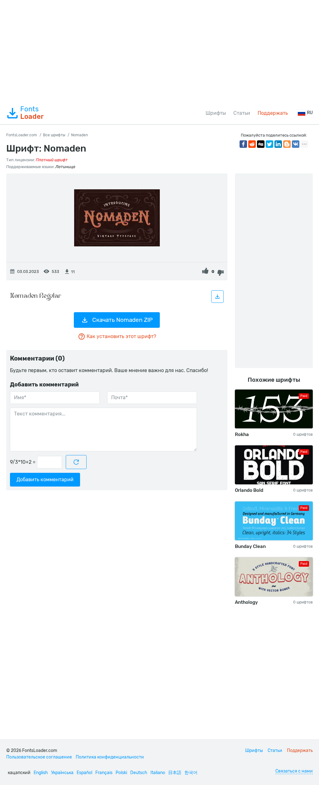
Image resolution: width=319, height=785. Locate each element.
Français (103, 772)
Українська (62, 772)
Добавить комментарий (45, 479)
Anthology (246, 602)
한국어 (191, 772)
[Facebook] (243, 144)
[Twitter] (269, 144)
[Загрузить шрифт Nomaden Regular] (217, 296)
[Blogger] (287, 144)
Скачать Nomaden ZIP (122, 319)
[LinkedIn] (278, 144)
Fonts (32, 112)
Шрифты (216, 113)
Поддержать (273, 113)
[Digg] (260, 144)
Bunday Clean (250, 546)
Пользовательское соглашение (39, 757)
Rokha (242, 434)
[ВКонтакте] (295, 144)
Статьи (241, 113)
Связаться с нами (294, 771)
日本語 (174, 772)
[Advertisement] (159, 51)
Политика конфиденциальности (110, 757)
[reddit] (252, 144)
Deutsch (138, 772)
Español (84, 772)
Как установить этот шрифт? (121, 336)
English (41, 772)
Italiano (157, 772)
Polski (121, 772)
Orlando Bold (249, 490)
